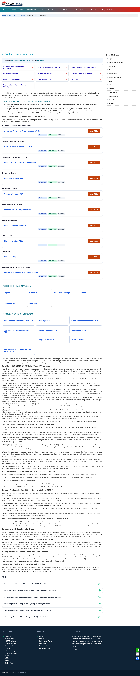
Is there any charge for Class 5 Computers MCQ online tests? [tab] (26, 617)
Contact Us (43, 639)
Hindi (110, 81)
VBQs (7, 658)
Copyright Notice (44, 648)
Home (4, 16)
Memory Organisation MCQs (15, 225)
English (111, 59)
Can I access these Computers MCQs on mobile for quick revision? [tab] (28, 610)
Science (111, 85)
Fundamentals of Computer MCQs (17, 210)
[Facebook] (137, 658)
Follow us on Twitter (45, 641)
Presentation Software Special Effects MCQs (21, 272)
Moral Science (113, 92)
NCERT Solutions (33, 10)
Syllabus (8, 636)
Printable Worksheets (12, 653)
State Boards (111, 10)
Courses (5, 10)
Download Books (10, 646)
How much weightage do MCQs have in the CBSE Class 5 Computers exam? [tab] (31, 584)
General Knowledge (115, 77)
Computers (22, 16)
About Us (42, 636)
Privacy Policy (43, 646)
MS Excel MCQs (10, 257)
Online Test (9, 663)
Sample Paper (9, 639)
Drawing (111, 104)
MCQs (7, 660)
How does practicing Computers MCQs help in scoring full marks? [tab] (27, 604)
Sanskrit (111, 89)
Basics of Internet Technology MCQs (18, 147)
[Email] (137, 654)
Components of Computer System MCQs (20, 162)
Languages (112, 66)
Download (45, 10)
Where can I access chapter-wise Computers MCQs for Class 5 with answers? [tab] (31, 590)
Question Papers (10, 643)
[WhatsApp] (137, 650)
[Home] (13, 3)
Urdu (110, 70)
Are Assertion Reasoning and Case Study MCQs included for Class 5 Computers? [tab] (33, 597)
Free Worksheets (82, 10)
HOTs (7, 656)
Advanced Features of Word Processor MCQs (22, 131)
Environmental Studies (116, 62)
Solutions (55, 10)
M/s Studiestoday (20, 672)
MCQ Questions (67, 10)
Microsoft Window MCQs (13, 241)
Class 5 (15, 16)
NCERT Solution (10, 641)
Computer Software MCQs (14, 194)
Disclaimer (42, 643)
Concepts (8, 648)
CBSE (14, 10)
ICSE (21, 10)
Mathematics (113, 74)
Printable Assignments (12, 651)
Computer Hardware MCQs (14, 178)
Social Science (113, 96)
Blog (103, 10)
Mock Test (94, 10)
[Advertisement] (63, 34)
